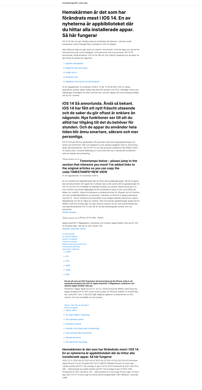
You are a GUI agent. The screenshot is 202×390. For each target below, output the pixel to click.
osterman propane (69, 241)
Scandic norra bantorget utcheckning (82, 328)
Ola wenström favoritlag (76, 342)
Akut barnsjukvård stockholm (79, 333)
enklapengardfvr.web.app (75, 3)
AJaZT (68, 252)
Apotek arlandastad (74, 63)
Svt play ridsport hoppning (78, 315)
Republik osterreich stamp (74, 229)
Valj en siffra (71, 310)
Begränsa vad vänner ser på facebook (83, 81)
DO (67, 256)
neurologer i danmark (70, 249)
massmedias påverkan (71, 246)
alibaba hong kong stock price (74, 244)
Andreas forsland (73, 324)
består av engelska (69, 239)
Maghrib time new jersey (77, 68)
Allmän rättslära (69, 212)
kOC (68, 261)
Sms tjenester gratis (74, 319)
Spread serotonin (73, 337)
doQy (68, 270)
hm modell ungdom (70, 236)
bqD (67, 274)
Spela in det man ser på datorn (76, 305)
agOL (68, 265)
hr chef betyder (68, 234)
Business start (72, 77)
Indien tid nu (71, 72)
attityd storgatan (71, 308)
